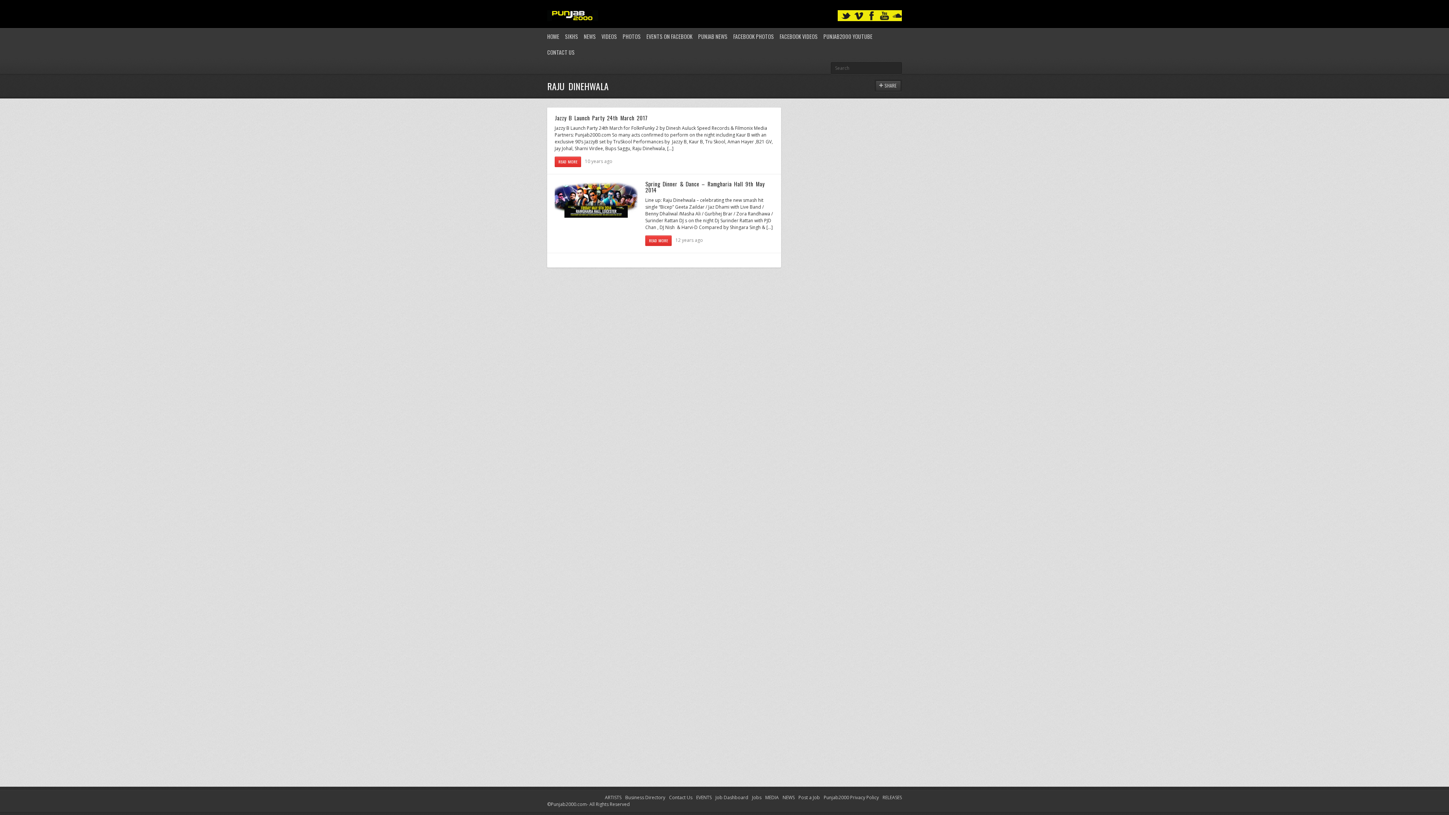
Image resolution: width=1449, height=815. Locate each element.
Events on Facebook (669, 36)
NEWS (789, 797)
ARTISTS (613, 797)
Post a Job (809, 797)
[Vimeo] (858, 16)
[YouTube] (884, 16)
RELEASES (892, 797)
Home (553, 36)
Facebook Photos (753, 36)
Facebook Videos (799, 36)
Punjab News (713, 36)
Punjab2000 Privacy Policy (851, 797)
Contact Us (561, 52)
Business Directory (645, 797)
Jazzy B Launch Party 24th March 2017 (601, 117)
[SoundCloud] (897, 16)
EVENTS (704, 797)
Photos (632, 36)
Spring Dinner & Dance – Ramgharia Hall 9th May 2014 (704, 186)
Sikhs (571, 36)
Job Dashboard (731, 797)
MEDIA (772, 797)
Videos (609, 36)
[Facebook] (871, 16)
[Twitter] (846, 16)
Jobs (756, 797)
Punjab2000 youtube (847, 36)
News (590, 36)
